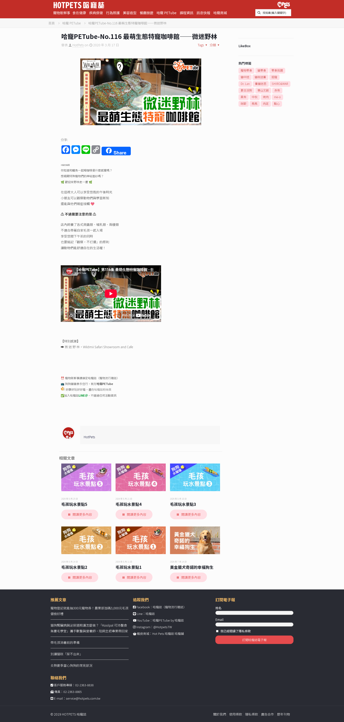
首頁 (51, 23)
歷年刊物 (283, 714)
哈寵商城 (220, 12)
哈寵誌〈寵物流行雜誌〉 (169, 607)
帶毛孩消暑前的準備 (65, 642)
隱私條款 (251, 714)
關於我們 (219, 714)
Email (219, 619)
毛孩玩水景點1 (129, 567)
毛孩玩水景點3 (183, 504)
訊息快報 (203, 12)
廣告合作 (267, 714)
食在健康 (79, 12)
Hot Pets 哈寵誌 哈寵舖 (168, 633)
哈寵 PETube (166, 12)
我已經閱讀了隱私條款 (235, 631)
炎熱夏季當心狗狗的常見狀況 (71, 665)
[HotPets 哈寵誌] (79, 4)
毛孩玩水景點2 (74, 567)
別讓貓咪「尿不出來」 (67, 654)
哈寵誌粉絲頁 (102, 389)
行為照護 (113, 12)
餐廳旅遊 (146, 12)
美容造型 (130, 12)
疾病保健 (96, 12)
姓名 (218, 608)
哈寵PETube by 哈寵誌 (168, 620)
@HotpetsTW (162, 627)
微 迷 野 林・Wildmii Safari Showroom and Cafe (99, 346)
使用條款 (235, 714)
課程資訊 (186, 12)
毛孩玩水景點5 (74, 504)
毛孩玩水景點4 (129, 504)
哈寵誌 (150, 613)
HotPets (78, 45)
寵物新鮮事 (61, 12)
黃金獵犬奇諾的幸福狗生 (191, 567)
